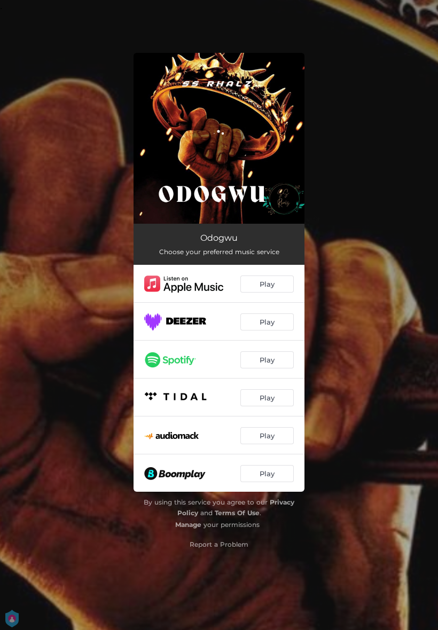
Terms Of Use (237, 513)
